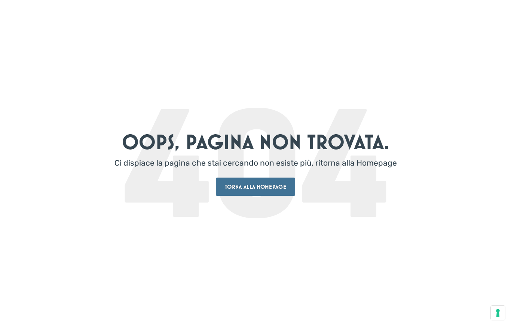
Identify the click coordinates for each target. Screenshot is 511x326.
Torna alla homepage (255, 186)
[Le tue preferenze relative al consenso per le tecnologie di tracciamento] (498, 313)
